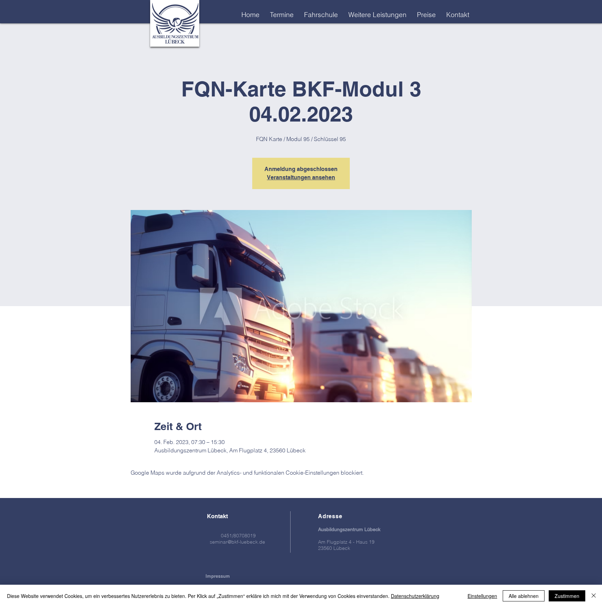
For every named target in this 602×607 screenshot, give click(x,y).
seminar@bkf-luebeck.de (237, 542)
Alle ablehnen (524, 595)
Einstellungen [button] (482, 595)
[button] (377, 14)
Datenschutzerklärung (415, 595)
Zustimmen (567, 595)
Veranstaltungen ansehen (301, 177)
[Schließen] (593, 595)
